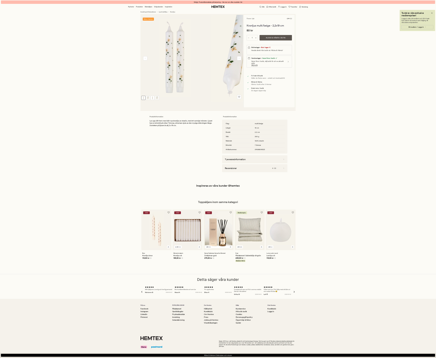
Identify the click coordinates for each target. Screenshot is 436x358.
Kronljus (172, 12)
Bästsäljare (148, 7)
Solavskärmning (178, 320)
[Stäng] (432, 13)
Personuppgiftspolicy (244, 317)
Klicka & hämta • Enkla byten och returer (218, 355)
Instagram (144, 311)
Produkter (139, 7)
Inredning (176, 317)
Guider (238, 323)
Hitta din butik (241, 311)
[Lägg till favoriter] (239, 97)
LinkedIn (143, 314)
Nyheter (131, 7)
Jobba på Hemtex (211, 320)
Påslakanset (176, 309)
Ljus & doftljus (163, 12)
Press (206, 317)
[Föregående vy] (145, 58)
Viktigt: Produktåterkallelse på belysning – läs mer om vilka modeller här (218, 2)
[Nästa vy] (239, 58)
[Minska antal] (248, 37)
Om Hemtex (209, 314)
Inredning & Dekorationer (148, 12)
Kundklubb (208, 311)
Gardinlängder (177, 311)
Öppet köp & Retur (243, 320)
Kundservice (240, 309)
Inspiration (168, 7)
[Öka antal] (256, 37)
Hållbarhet (208, 309)
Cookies (239, 314)
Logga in (270, 311)
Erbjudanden (158, 7)
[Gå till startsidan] (218, 7)
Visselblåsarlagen (210, 323)
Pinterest (144, 317)
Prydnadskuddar (178, 314)
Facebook (144, 309)
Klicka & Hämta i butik (275, 38)
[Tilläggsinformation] (150, 258)
